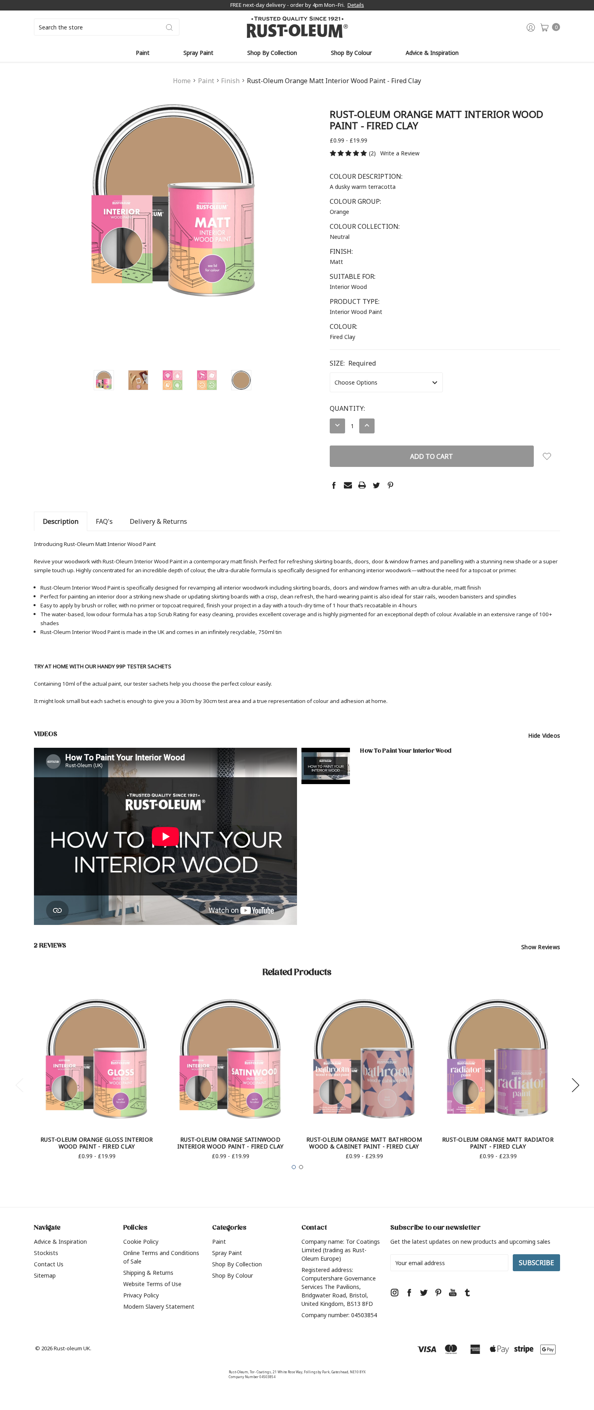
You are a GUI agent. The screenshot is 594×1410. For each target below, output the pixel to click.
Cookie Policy (140, 1241)
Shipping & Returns (148, 1272)
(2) (372, 153)
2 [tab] (301, 1167)
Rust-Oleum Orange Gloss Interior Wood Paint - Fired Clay (96, 1143)
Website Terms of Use (152, 1284)
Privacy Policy (141, 1295)
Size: (353, 363)
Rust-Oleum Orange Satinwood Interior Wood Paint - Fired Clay (230, 1143)
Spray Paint (198, 52)
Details (356, 4)
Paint (143, 52)
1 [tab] (294, 1167)
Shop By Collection (272, 52)
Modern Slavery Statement (158, 1306)
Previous (19, 1085)
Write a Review (399, 153)
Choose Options (96, 1108)
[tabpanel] (97, 1080)
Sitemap (45, 1275)
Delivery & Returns (158, 521)
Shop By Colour (351, 52)
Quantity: (347, 408)
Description (60, 521)
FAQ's (104, 521)
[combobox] (106, 27)
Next (575, 1085)
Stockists (46, 1253)
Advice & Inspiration (432, 52)
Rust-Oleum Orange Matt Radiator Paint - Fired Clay (498, 1143)
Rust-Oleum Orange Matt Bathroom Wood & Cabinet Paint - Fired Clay (364, 1143)
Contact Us (48, 1264)
